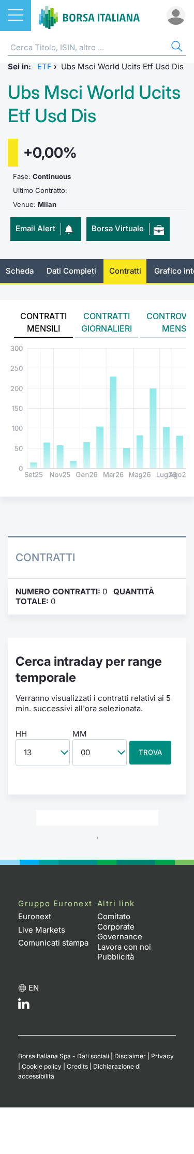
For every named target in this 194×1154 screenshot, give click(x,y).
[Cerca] (176, 48)
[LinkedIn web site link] (23, 1006)
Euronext (34, 916)
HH (21, 734)
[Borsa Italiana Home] (89, 15)
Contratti (125, 271)
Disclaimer (130, 1056)
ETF (44, 66)
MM (79, 734)
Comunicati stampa (53, 943)
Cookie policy (42, 1066)
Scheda (20, 271)
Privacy (162, 1056)
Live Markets (41, 930)
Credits (77, 1066)
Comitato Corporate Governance (119, 926)
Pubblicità (115, 957)
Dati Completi (71, 271)
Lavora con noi (124, 947)
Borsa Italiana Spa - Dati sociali (63, 1056)
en (33, 988)
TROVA (150, 752)
